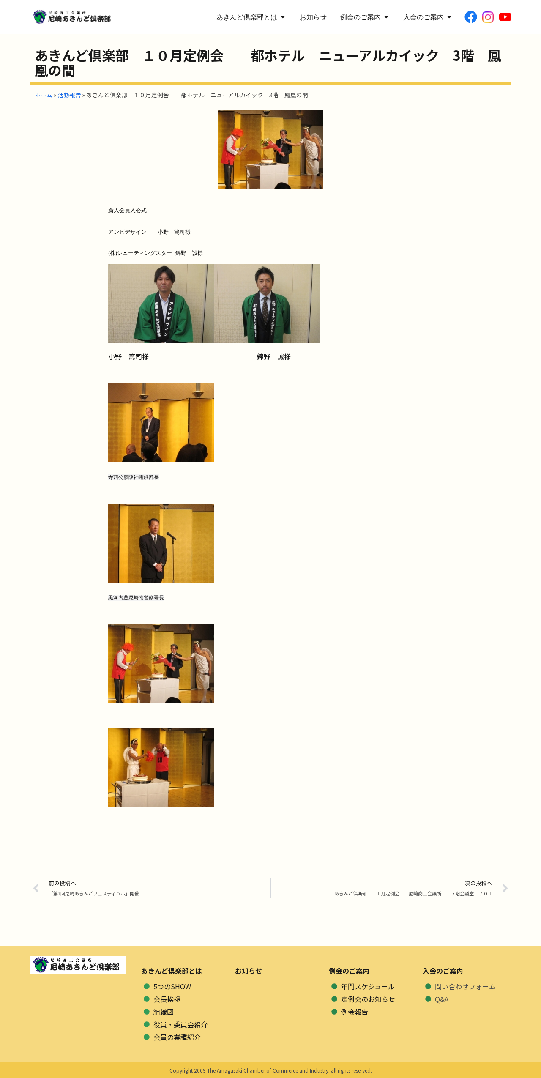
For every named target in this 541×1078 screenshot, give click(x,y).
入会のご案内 (443, 971)
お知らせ (248, 971)
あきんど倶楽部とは (171, 971)
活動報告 (69, 94)
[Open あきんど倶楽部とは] (282, 17)
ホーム (43, 94)
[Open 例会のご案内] (386, 17)
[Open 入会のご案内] (449, 17)
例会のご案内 (349, 971)
